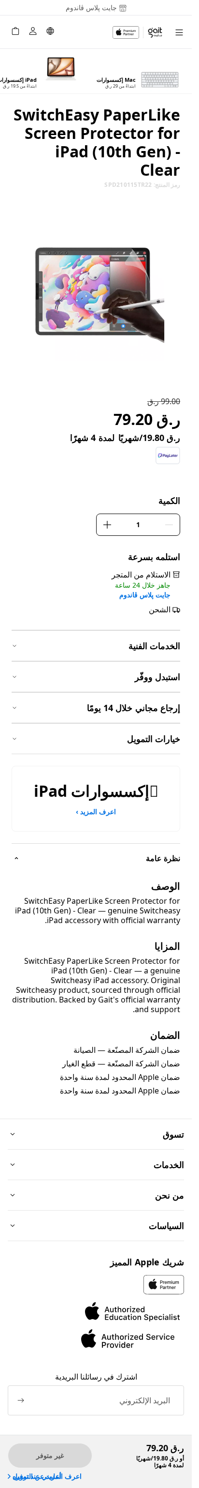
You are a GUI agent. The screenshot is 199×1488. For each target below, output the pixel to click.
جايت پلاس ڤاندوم (145, 595)
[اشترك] (21, 1400)
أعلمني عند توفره (37, 1476)
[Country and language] (50, 32)
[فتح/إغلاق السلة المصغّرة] (15, 32)
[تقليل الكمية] (169, 524)
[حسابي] (33, 32)
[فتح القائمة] (179, 32)
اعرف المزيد (96, 812)
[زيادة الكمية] (107, 524)
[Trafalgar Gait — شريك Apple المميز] (138, 32)
